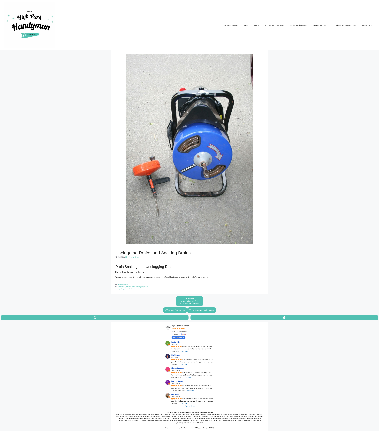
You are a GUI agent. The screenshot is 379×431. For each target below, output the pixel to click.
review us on (177, 337)
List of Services (123, 284)
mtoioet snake (131, 287)
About (246, 25)
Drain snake (121, 287)
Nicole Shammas (177, 368)
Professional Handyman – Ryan (345, 25)
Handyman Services (319, 25)
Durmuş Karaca (177, 381)
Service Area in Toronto (298, 25)
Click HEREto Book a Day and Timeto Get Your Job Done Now (189, 301)
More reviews (189, 406)
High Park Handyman (231, 25)
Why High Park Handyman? (274, 25)
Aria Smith (175, 394)
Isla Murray (175, 355)
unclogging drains (142, 287)
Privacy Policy (367, 25)
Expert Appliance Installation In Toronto (131, 289)
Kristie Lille (175, 342)
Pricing (256, 25)
